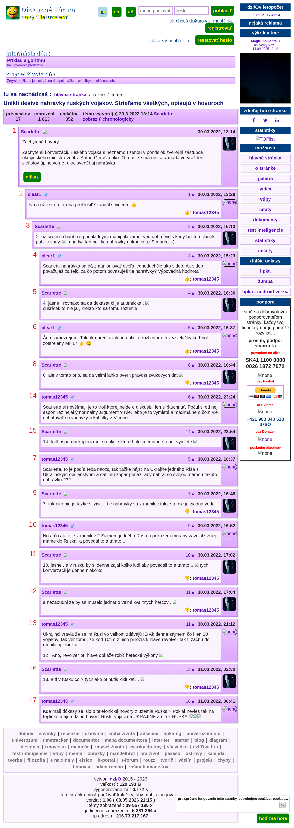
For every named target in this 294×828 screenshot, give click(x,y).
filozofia (36, 760)
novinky (47, 733)
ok (282, 805)
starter (182, 740)
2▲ (191, 226)
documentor (86, 740)
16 (33, 668)
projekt (204, 760)
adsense (149, 733)
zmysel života (109, 746)
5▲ (191, 327)
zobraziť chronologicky (108, 119)
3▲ (191, 255)
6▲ (191, 365)
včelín (185, 760)
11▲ (190, 592)
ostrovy (194, 753)
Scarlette (163, 113)
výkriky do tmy (145, 746)
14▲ (190, 431)
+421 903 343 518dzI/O (265, 422)
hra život (149, 753)
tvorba (15, 760)
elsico (85, 760)
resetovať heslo (215, 40)
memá (75, 753)
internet (160, 740)
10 (33, 524)
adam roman (109, 766)
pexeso (172, 753)
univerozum (24, 740)
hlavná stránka (70, 94)
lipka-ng (172, 733)
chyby (224, 760)
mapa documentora (126, 740)
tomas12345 (206, 212)
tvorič (167, 760)
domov (25, 733)
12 (33, 591)
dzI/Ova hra (205, 746)
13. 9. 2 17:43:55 (266, 15)
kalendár (216, 753)
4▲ (191, 293)
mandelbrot (122, 753)
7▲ (191, 493)
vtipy (58, 753)
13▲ (190, 669)
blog (199, 740)
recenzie (70, 733)
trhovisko (55, 746)
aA (131, 11)
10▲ (190, 555)
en (116, 11)
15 (33, 430)
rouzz (149, 760)
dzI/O (115, 778)
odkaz (32, 176)
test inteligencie (30, 753)
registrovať (219, 28)
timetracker (55, 740)
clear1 (34, 194)
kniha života (121, 733)
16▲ (190, 701)
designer (30, 746)
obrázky (96, 753)
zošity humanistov (148, 766)
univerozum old (203, 733)
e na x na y (62, 760)
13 (33, 623)
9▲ (191, 525)
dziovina (94, 733)
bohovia (81, 766)
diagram (218, 740)
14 (33, 395)
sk (102, 11)
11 (33, 554)
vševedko (177, 746)
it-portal (106, 760)
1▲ (191, 194)
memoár (80, 746)
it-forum (129, 760)
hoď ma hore (273, 818)
